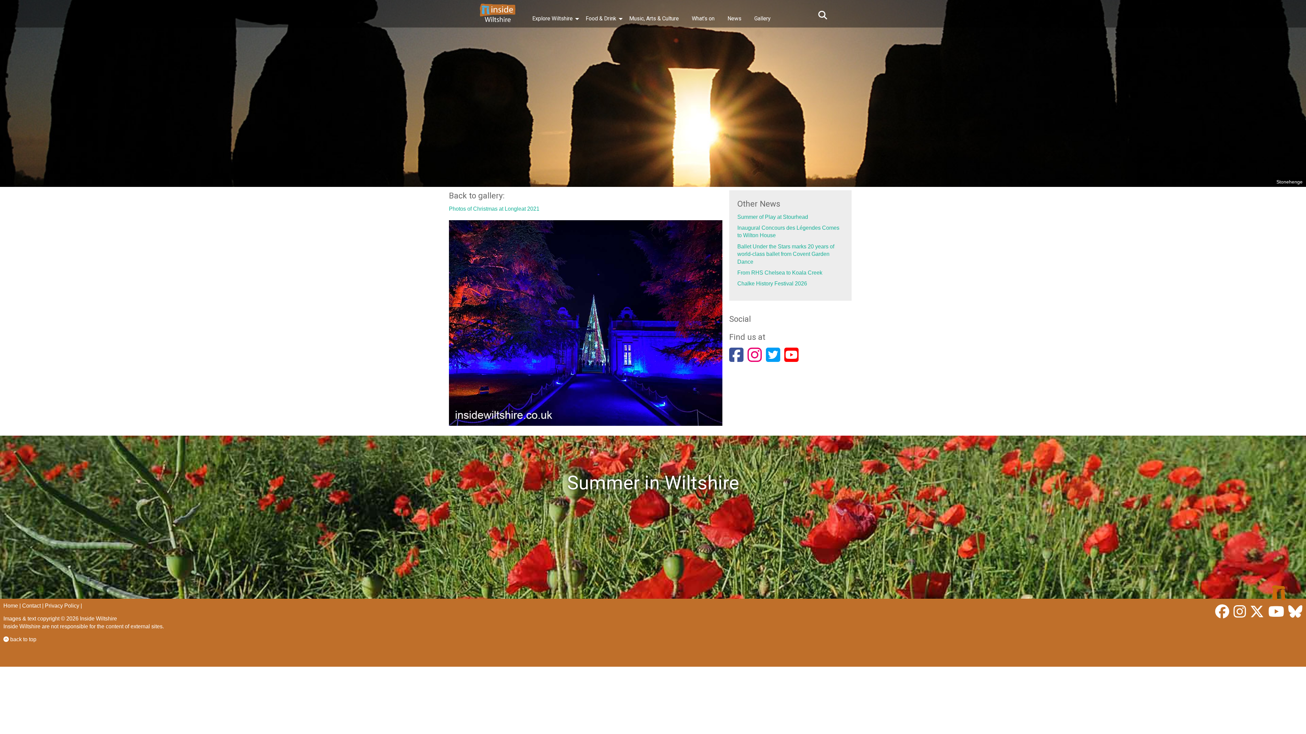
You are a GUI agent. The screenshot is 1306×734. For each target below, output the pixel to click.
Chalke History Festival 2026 (772, 283)
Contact (31, 606)
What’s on (703, 18)
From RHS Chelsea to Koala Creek (779, 273)
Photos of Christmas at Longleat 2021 (494, 209)
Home (10, 606)
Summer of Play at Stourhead (772, 217)
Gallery (762, 18)
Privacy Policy (62, 606)
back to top (22, 639)
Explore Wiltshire (552, 18)
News (734, 18)
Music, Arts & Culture (654, 18)
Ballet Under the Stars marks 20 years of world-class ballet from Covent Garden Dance (785, 254)
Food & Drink (601, 18)
